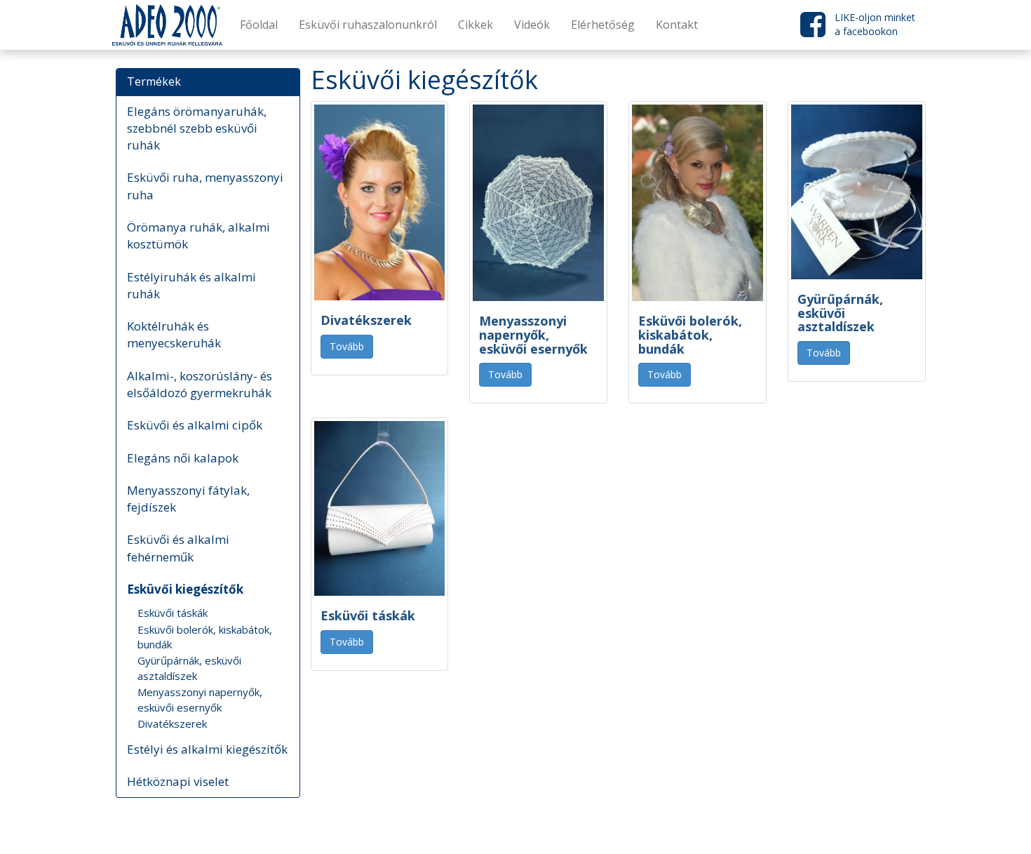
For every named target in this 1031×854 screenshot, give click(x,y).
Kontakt (677, 24)
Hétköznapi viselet (178, 781)
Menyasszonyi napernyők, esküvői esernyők (199, 699)
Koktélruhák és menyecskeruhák (174, 334)
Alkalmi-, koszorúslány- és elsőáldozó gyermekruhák (199, 384)
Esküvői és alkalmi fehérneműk (178, 547)
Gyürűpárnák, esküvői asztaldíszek (189, 667)
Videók (532, 24)
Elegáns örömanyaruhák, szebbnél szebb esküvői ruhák (197, 128)
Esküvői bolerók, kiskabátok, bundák (204, 636)
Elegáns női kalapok (182, 458)
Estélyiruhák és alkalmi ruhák (191, 285)
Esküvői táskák (172, 613)
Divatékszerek (172, 723)
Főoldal (259, 24)
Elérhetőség (603, 24)
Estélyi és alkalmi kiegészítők (207, 749)
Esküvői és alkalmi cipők (194, 425)
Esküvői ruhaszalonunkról (368, 24)
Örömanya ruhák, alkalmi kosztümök (198, 235)
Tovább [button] (347, 346)
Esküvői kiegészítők (185, 589)
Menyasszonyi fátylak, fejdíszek (188, 498)
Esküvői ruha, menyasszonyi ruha (205, 185)
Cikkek (475, 24)
